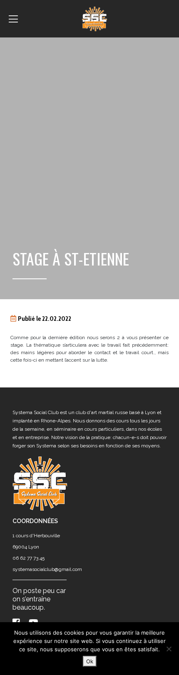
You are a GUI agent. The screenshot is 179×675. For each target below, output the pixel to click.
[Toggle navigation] (13, 19)
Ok (89, 661)
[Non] (168, 649)
